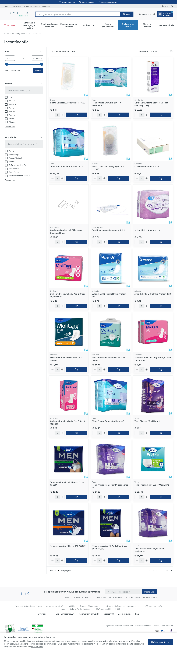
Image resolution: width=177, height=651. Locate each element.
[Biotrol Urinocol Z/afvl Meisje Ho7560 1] (68, 77)
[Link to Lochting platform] (171, 630)
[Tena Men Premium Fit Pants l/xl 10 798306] (68, 459)
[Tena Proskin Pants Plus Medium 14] (68, 141)
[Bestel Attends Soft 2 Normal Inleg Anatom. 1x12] (118, 306)
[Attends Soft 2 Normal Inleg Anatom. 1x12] (111, 268)
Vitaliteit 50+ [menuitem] (90, 26)
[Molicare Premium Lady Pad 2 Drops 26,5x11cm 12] (68, 268)
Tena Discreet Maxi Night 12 (147, 421)
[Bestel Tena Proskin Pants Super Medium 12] (160, 497)
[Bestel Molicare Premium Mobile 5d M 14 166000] (118, 369)
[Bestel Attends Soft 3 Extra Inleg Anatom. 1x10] (160, 306)
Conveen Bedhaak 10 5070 (146, 166)
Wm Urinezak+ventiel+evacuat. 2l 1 (108, 230)
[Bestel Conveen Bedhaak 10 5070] (160, 178)
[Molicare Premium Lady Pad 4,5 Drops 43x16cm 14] (153, 332)
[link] (150, 570)
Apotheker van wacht (89, 613)
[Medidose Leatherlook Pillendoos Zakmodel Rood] (68, 204)
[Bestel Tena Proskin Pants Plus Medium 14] (76, 178)
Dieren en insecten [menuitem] (150, 25)
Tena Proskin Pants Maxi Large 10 (108, 421)
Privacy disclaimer (143, 625)
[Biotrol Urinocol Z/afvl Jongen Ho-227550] (111, 141)
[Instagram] (27, 594)
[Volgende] (171, 570)
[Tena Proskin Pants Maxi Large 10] (111, 395)
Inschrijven (149, 591)
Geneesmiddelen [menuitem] (168, 26)
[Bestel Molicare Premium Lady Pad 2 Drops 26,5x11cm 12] (76, 306)
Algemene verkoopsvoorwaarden (119, 625)
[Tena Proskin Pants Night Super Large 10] (111, 459)
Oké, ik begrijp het (160, 641)
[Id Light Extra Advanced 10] (153, 204)
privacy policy (151, 597)
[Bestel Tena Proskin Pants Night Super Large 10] (118, 497)
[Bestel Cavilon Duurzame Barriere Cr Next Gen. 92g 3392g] (160, 115)
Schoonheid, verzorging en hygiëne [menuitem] (31, 25)
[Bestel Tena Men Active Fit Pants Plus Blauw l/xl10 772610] (118, 560)
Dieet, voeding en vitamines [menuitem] (50, 25)
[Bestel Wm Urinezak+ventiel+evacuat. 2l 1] (118, 242)
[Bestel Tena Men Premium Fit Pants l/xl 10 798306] (76, 497)
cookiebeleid (37, 646)
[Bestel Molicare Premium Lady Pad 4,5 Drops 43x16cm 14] (160, 369)
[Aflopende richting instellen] (171, 51)
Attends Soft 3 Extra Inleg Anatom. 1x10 (152, 293)
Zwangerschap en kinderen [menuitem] (69, 25)
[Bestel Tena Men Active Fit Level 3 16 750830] (76, 560)
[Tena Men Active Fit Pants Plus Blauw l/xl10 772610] (111, 523)
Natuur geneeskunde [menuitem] (110, 25)
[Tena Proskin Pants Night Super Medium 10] (153, 523)
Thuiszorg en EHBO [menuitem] (130, 25)
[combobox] (77, 14)
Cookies (156, 625)
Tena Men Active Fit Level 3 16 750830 (68, 545)
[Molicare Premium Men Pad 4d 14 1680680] (68, 332)
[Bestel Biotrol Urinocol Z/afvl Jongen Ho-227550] (118, 178)
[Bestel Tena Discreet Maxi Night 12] (160, 433)
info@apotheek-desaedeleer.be (127, 606)
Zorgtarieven (124, 613)
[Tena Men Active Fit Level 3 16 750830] (68, 523)
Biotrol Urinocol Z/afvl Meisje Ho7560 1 (68, 102)
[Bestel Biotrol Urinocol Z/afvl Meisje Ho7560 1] (76, 115)
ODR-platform (167, 625)
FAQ (137, 613)
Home (6, 33)
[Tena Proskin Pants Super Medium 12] (153, 459)
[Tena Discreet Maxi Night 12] (153, 395)
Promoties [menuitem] (11, 25)
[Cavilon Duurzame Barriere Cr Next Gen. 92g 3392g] (153, 77)
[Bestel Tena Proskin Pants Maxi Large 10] (118, 433)
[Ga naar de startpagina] (17, 14)
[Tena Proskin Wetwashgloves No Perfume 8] (111, 77)
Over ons (42, 613)
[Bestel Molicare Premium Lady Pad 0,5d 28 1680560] (76, 433)
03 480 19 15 (93, 606)
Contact (7, 6)
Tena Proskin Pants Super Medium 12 (151, 484)
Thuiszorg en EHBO (20, 33)
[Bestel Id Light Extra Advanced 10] (160, 242)
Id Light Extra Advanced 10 (147, 230)
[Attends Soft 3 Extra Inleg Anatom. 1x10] (153, 268)
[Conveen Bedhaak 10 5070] (153, 141)
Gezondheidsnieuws (31, 6)
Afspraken (17, 6)
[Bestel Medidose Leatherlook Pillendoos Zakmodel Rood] (76, 242)
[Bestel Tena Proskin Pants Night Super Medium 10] (160, 560)
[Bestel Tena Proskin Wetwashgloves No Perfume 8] (118, 115)
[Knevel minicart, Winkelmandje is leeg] (160, 14)
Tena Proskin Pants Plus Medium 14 (66, 166)
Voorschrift (46, 6)
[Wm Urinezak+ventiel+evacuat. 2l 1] (111, 204)
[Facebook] (22, 594)
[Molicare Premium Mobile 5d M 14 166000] (111, 332)
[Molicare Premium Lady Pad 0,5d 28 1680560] (68, 395)
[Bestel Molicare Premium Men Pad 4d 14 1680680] (76, 369)
